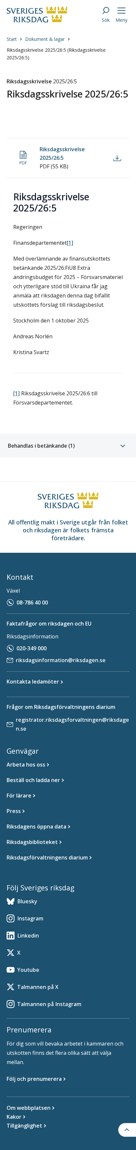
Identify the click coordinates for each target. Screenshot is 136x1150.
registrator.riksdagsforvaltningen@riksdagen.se (72, 724)
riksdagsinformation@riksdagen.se (61, 660)
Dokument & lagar (45, 39)
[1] (70, 242)
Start (12, 39)
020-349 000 (32, 648)
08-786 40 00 (32, 602)
